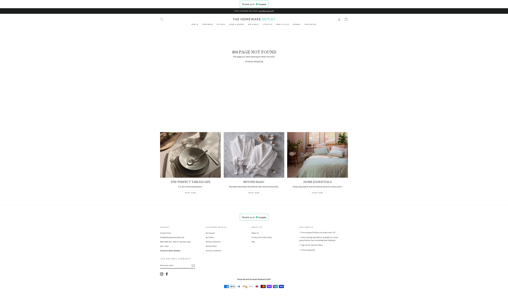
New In (195, 24)
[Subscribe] (193, 265)
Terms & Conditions (213, 250)
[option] (254, 11)
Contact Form (165, 233)
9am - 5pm (164, 246)
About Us (255, 233)
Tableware (207, 24)
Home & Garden (236, 24)
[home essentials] (317, 155)
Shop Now (190, 193)
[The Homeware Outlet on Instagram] (161, 274)
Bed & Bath (253, 24)
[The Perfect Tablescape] (190, 155)
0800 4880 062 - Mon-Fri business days (175, 242)
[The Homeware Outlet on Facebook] (166, 274)
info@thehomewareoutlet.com (172, 237)
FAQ (253, 242)
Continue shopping (254, 61)
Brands (296, 24)
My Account (210, 233)
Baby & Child (282, 24)
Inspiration (310, 24)
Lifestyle (267, 24)
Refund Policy (211, 246)
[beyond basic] (254, 155)
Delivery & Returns (213, 242)
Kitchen (221, 24)
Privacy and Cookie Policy (262, 237)
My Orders (210, 237)
